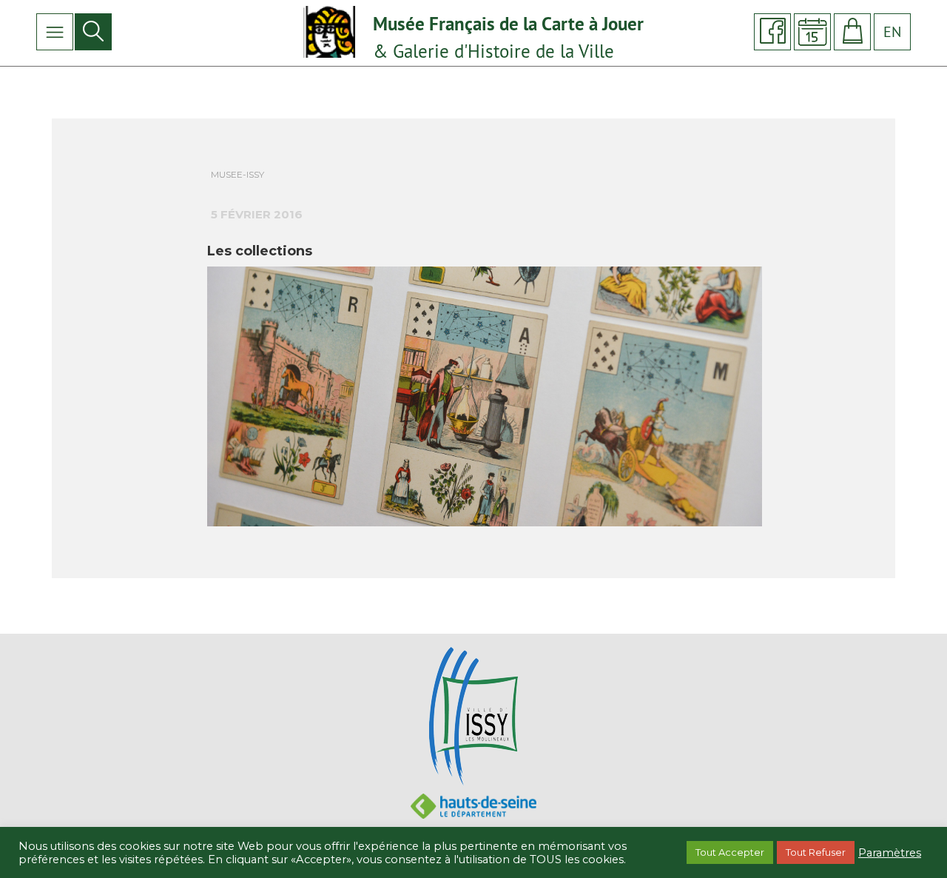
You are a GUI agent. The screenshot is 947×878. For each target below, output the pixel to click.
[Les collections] (484, 399)
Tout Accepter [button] (729, 852)
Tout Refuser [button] (816, 852)
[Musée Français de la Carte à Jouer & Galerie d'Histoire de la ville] (473, 715)
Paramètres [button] (889, 852)
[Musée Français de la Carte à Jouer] (330, 31)
